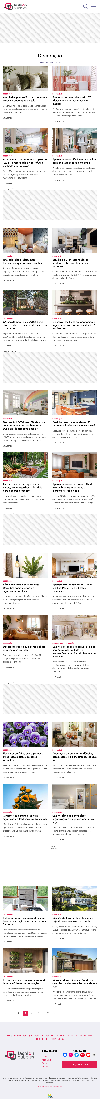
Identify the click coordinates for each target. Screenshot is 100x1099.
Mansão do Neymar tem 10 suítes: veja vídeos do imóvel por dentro (72, 919)
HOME (8, 1035)
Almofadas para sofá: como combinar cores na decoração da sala (25, 98)
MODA (74, 1035)
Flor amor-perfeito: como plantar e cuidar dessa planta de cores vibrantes (23, 757)
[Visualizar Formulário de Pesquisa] (85, 6)
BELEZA (82, 1035)
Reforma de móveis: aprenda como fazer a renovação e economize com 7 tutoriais (24, 921)
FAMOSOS (53, 1035)
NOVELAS (64, 1035)
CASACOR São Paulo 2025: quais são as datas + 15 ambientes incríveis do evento (25, 325)
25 (48, 1013)
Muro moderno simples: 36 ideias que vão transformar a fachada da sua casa (74, 983)
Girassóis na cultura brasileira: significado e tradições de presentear (25, 817)
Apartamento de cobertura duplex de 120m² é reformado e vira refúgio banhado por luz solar (25, 162)
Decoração (8, 94)
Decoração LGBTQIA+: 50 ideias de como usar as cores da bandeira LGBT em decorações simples (24, 425)
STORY (61, 1039)
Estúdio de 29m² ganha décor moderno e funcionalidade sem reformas (70, 263)
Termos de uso (57, 1086)
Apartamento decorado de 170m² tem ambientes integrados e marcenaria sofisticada (72, 487)
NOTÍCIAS (42, 1035)
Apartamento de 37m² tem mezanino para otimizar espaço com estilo (74, 160)
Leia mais (8, 118)
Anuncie (45, 1063)
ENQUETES (30, 1035)
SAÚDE (91, 1035)
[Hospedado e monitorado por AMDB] (50, 1096)
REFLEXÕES (50, 1039)
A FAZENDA (18, 1035)
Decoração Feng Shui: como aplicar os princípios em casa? (24, 648)
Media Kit (46, 1059)
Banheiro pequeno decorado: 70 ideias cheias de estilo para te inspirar (71, 100)
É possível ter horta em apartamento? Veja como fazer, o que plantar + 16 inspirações (74, 325)
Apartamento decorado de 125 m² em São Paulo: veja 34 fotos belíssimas (72, 588)
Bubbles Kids (57, 643)
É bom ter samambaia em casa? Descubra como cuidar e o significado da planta (22, 588)
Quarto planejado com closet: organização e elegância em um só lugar (73, 819)
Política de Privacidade (45, 1086)
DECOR (40, 1039)
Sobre (44, 1056)
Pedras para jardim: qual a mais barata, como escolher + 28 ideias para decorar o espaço (23, 487)
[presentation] (25, 78)
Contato (45, 1066)
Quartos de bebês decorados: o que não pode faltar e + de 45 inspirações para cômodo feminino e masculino (74, 651)
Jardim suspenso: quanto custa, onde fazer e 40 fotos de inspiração (24, 981)
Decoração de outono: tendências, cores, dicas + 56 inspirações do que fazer (74, 757)
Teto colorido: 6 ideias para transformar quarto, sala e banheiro (23, 261)
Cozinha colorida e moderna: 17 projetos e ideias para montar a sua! (73, 423)
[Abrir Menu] (94, 6)
